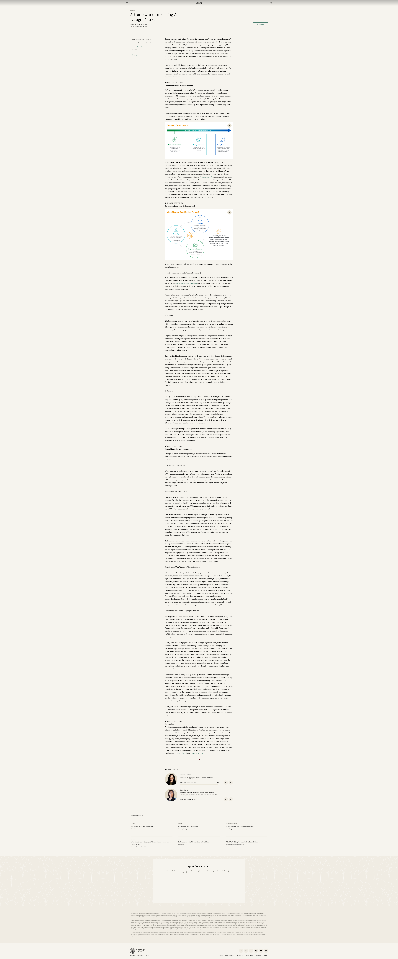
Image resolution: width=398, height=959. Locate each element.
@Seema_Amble (197, 753)
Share (134, 55)
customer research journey (186, 283)
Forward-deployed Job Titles (142, 826)
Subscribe (260, 25)
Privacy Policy (249, 955)
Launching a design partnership (140, 46)
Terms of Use (239, 955)
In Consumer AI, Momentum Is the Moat (193, 842)
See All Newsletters (199, 897)
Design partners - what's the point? (141, 39)
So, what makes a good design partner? (142, 42)
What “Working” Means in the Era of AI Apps (243, 842)
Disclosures (258, 955)
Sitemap (266, 955)
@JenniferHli (182, 753)
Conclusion (135, 49)
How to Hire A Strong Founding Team (240, 826)
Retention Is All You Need (188, 826)
